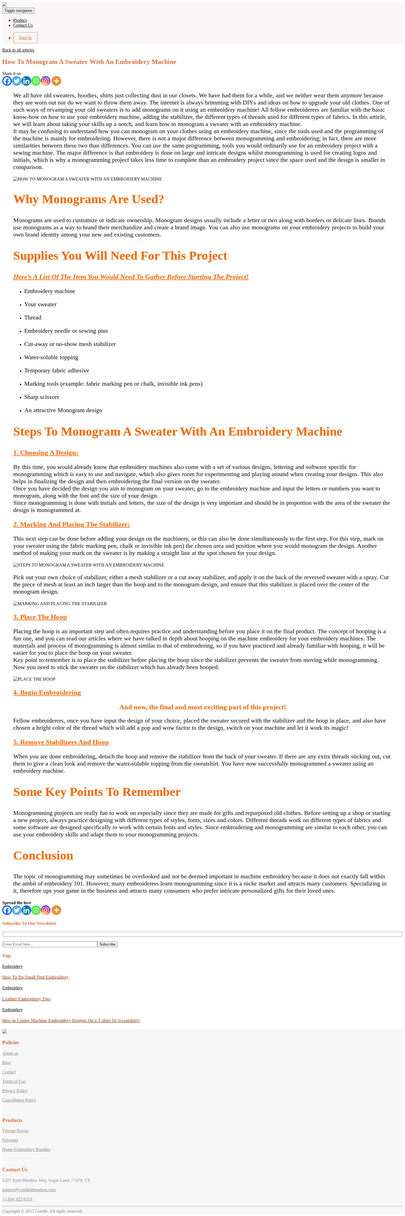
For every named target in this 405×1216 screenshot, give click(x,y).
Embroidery (12, 966)
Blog (6, 1062)
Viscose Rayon (15, 1130)
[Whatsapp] (36, 81)
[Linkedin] (26, 81)
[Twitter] (16, 81)
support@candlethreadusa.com (29, 1189)
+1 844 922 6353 (17, 1199)
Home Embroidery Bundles (26, 1149)
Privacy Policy (15, 1090)
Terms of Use (14, 1081)
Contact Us (23, 25)
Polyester (10, 1140)
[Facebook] (7, 81)
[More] (56, 81)
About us (10, 1053)
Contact (9, 1072)
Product (20, 20)
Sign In (25, 37)
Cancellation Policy (19, 1100)
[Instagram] (45, 81)
